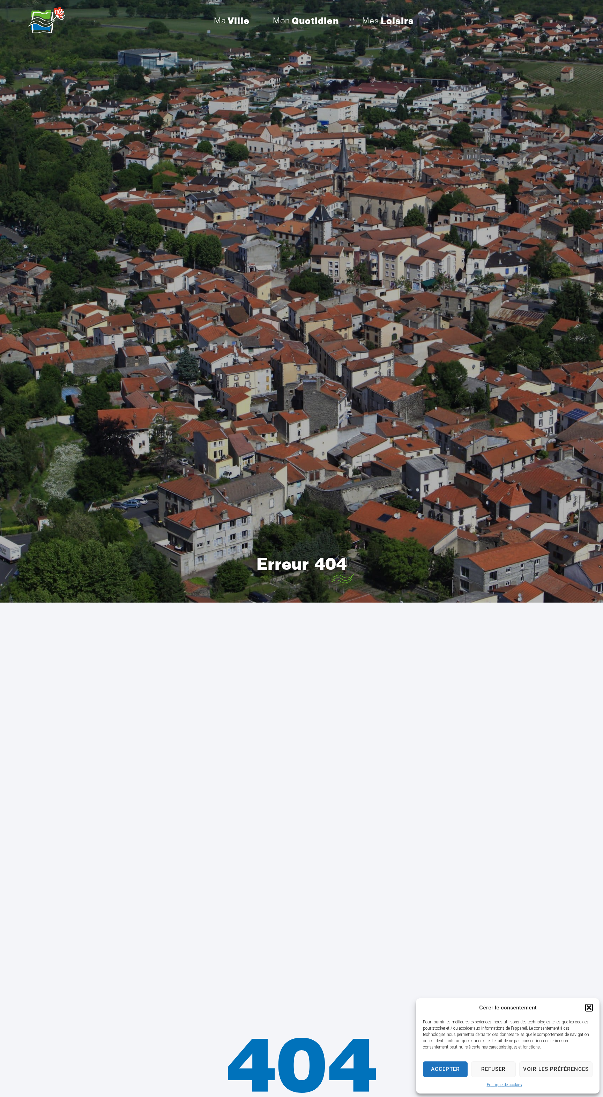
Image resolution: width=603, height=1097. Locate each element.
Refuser (493, 1069)
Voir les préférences (556, 1069)
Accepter (445, 1069)
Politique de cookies (504, 1084)
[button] (589, 1007)
